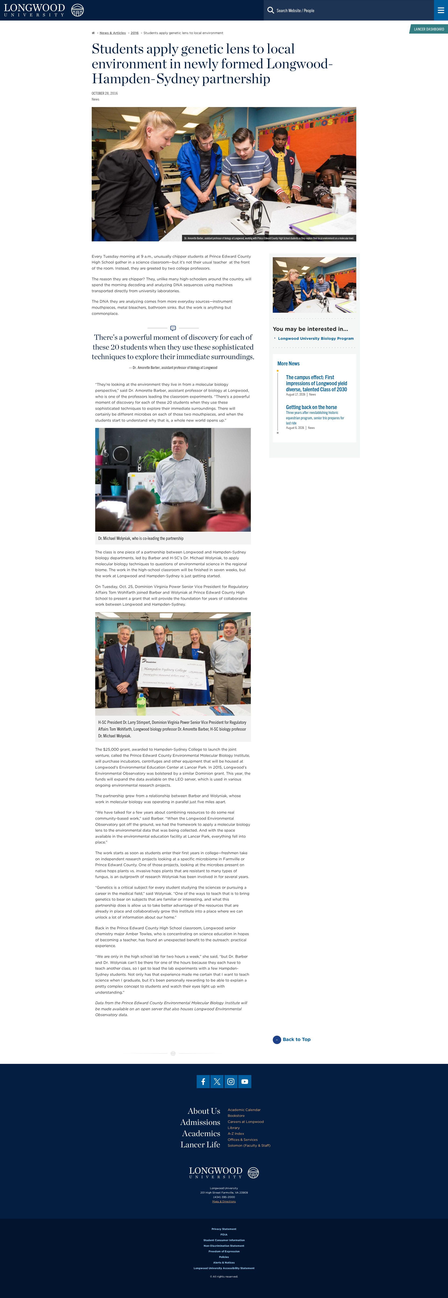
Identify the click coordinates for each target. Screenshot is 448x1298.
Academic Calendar (244, 1110)
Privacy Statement (224, 1229)
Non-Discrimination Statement (224, 1245)
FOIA (224, 1234)
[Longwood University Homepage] (89, 10)
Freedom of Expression (224, 1251)
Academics (201, 1133)
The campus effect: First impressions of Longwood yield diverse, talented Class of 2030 (316, 382)
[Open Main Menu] (441, 10)
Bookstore (236, 1116)
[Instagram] (231, 1081)
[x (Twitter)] (217, 1081)
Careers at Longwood (246, 1122)
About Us (204, 1111)
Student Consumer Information (224, 1240)
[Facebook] (203, 1081)
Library (234, 1128)
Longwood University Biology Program (316, 338)
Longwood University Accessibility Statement (224, 1268)
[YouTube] (244, 1081)
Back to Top (297, 1039)
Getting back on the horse (311, 406)
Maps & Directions (224, 1201)
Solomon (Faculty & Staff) (249, 1145)
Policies (224, 1257)
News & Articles (113, 33)
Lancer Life (200, 1144)
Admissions (200, 1122)
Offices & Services (243, 1140)
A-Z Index (236, 1133)
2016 (135, 33)
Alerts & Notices (224, 1262)
